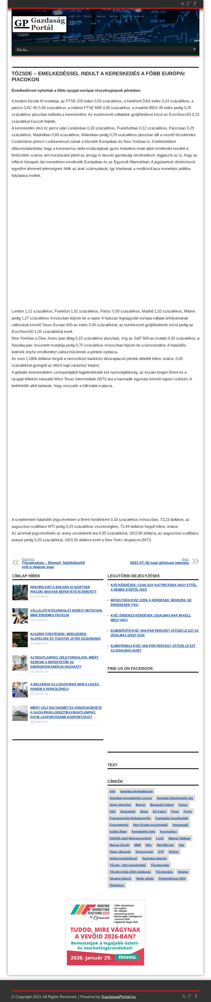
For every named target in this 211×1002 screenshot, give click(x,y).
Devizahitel (127, 811)
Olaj (181, 845)
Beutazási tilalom (162, 804)
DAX (113, 811)
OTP (161, 851)
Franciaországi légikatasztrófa (130, 818)
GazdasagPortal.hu (118, 997)
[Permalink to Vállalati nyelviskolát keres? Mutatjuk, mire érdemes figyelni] (20, 623)
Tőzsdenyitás (160, 865)
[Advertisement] (105, 244)
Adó (112, 791)
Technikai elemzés (154, 858)
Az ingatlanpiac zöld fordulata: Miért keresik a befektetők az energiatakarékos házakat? (64, 662)
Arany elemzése (120, 804)
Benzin (140, 804)
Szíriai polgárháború (123, 858)
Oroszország (144, 851)
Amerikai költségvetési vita (175, 798)
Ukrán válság (145, 878)
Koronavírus (168, 831)
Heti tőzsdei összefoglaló (150, 824)
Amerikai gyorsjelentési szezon (131, 798)
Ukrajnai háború (120, 878)
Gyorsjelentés (119, 824)
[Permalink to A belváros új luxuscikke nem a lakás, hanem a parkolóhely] (20, 696)
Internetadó (180, 824)
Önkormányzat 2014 (172, 878)
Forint (188, 811)
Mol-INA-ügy (165, 845)
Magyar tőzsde (119, 845)
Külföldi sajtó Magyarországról (130, 838)
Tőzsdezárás (164, 871)
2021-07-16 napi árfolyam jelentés (159, 561)
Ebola (144, 811)
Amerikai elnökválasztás (136, 791)
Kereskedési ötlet (143, 831)
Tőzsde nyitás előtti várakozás (130, 871)
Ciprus (183, 804)
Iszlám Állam (118, 831)
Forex (175, 811)
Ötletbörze (117, 885)
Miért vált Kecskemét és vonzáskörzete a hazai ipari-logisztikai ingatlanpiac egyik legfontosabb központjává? (66, 712)
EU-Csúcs (159, 811)
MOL (149, 845)
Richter (174, 851)
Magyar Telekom (179, 838)
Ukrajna (183, 871)
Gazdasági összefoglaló (171, 818)
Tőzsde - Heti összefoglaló (128, 865)
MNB (137, 845)
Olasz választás (120, 851)
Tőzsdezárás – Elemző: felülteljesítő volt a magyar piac (53, 563)
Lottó (160, 838)
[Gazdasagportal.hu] (40, 29)
